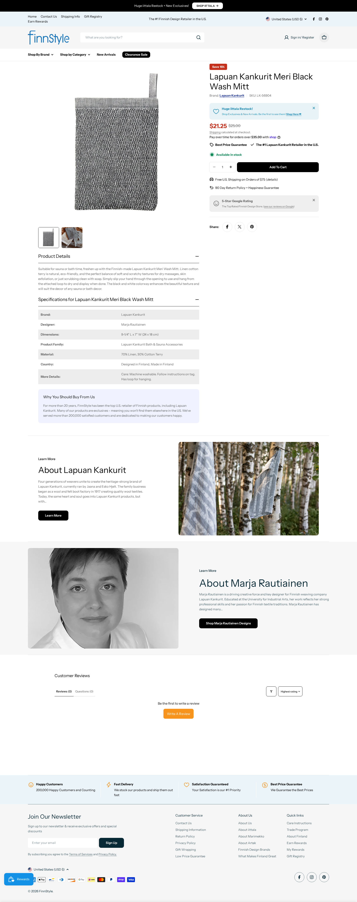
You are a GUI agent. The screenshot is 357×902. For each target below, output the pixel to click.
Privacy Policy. (108, 854)
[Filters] (271, 691)
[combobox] (142, 37)
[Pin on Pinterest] (252, 227)
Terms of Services (81, 854)
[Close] (314, 108)
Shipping (215, 132)
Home (32, 16)
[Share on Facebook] (227, 227)
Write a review (178, 714)
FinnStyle (45, 891)
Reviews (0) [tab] (64, 691)
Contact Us (49, 16)
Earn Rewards (38, 21)
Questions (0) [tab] (84, 691)
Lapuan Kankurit (232, 95)
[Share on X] (240, 227)
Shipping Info (70, 16)
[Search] (198, 37)
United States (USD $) (287, 19)
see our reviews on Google (279, 206)
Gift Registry (93, 16)
